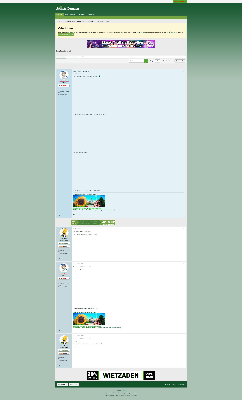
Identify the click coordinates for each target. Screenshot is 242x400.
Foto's (84, 57)
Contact (174, 384)
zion (83, 308)
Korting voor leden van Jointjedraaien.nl (109, 210)
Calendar (69, 18)
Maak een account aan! (65, 34)
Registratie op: (62, 91)
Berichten (61, 57)
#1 (183, 71)
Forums (59, 14)
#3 (183, 264)
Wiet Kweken (70, 14)
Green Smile (61, 384)
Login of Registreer (179, 1)
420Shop (91, 14)
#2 (183, 228)
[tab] (61, 57)
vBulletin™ (124, 390)
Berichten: (61, 94)
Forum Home (61, 18)
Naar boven (181, 384)
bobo (83, 191)
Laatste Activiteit (73, 57)
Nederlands (73, 384)
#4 (183, 336)
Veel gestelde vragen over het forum (84, 194)
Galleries (81, 14)
